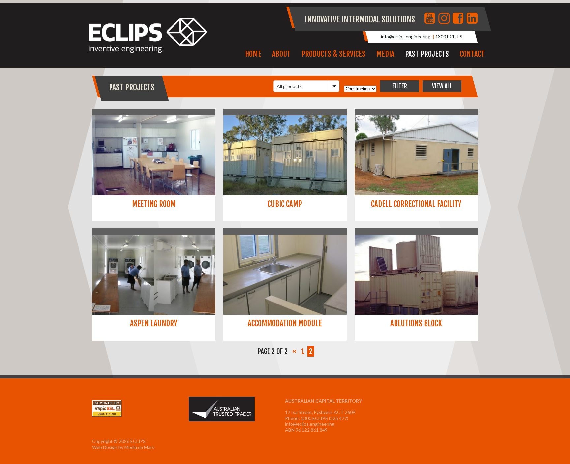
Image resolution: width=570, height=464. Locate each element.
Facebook (459, 19)
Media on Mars (139, 447)
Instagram (444, 19)
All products (289, 86)
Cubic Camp (285, 204)
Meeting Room (153, 204)
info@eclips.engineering (405, 36)
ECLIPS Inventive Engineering (148, 35)
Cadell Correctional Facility (416, 204)
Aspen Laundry (153, 323)
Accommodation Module (285, 323)
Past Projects (427, 53)
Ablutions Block (416, 323)
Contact (472, 53)
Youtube (430, 19)
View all (442, 86)
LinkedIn (473, 19)
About (281, 53)
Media (385, 53)
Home (253, 53)
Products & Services (333, 53)
